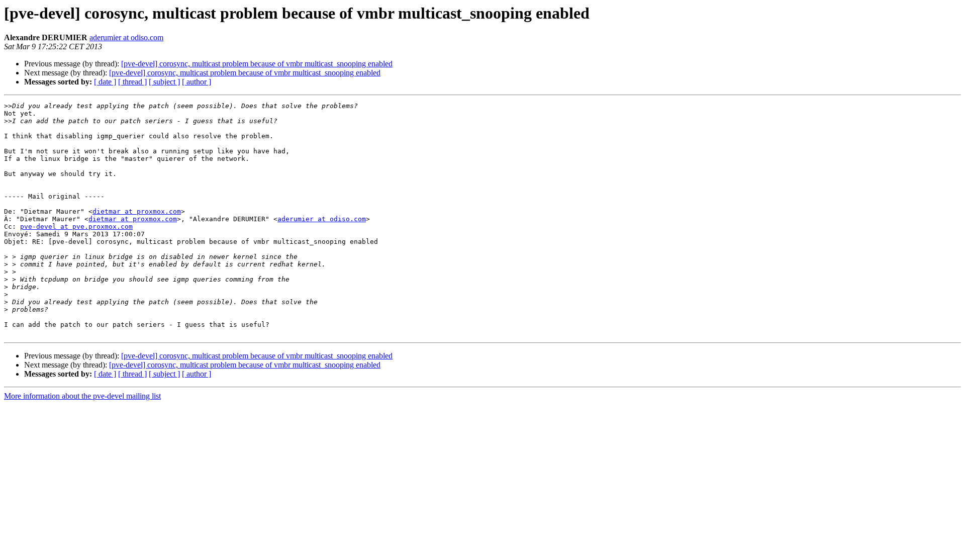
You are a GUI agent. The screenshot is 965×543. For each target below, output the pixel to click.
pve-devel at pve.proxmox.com (76, 226)
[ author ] (196, 81)
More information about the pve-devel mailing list (82, 396)
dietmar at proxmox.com (136, 211)
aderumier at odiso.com (126, 37)
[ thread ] (132, 81)
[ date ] (105, 81)
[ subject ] (164, 81)
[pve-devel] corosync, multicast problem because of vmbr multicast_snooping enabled (257, 63)
